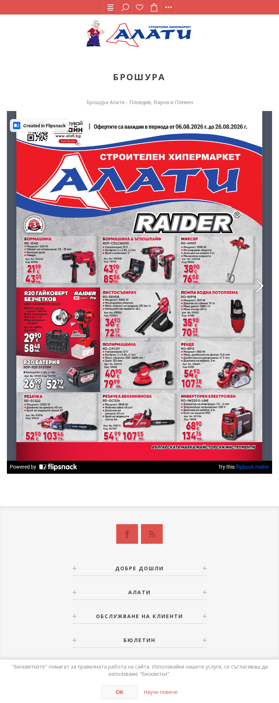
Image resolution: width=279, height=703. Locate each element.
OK (120, 692)
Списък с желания (139, 7)
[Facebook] (127, 534)
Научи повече (160, 691)
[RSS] (152, 534)
